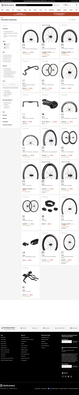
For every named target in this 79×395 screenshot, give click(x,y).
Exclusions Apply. (64, 354)
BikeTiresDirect (44, 343)
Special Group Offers (25, 358)
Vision (2, 17)
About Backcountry (25, 337)
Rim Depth (5, 121)
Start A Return (4, 345)
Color (4, 41)
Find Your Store (74, 1)
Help (2, 335)
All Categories (24, 360)
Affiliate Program (24, 349)
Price (4, 81)
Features (5, 65)
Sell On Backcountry (25, 354)
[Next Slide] (66, 1)
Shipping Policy (4, 347)
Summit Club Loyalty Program (27, 339)
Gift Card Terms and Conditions (7, 358)
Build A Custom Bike (5, 349)
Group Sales (3, 354)
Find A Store (3, 339)
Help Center (3, 337)
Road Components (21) (8, 31)
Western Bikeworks (45, 345)
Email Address (65, 339)
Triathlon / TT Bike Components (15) (10, 36)
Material (5, 118)
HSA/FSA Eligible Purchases (7, 360)
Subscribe (75, 341)
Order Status (3, 341)
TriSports (43, 347)
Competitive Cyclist (45, 337)
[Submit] (16, 5)
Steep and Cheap (44, 339)
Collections (23, 356)
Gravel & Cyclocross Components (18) (11, 33)
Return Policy (3, 343)
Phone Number (65, 364)
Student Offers (24, 351)
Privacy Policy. (73, 361)
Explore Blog (23, 341)
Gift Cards (3, 356)
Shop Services (24, 347)
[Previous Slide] (12, 1)
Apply (10, 87)
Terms (69, 361)
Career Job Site (24, 345)
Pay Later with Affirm (5, 351)
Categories (5, 28)
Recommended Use (7, 100)
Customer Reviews (7, 124)
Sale (4, 52)
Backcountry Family (45, 335)
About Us (23, 335)
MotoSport (43, 341)
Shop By (5, 115)
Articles (22, 343)
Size (4, 112)
